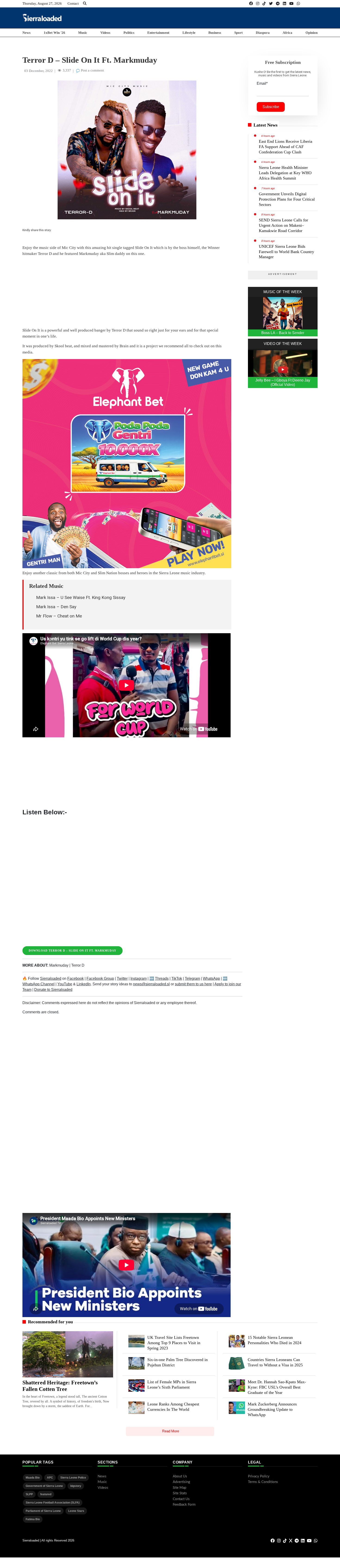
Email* (262, 83)
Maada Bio (33, 1477)
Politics (129, 32)
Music (82, 32)
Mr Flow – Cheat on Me (59, 616)
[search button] (85, 3)
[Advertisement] (233, 17)
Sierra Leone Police (73, 1477)
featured (45, 1494)
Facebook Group (100, 978)
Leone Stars (76, 1511)
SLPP (29, 1494)
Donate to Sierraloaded (53, 990)
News (26, 32)
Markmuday (58, 965)
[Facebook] (251, 4)
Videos (105, 32)
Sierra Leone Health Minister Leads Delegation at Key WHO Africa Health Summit (285, 172)
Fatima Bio (33, 1519)
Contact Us (181, 1499)
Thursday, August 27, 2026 (42, 3)
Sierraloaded (50, 978)
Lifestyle (188, 32)
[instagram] (257, 4)
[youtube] (291, 4)
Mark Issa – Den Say (56, 606)
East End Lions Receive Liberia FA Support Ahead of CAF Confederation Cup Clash (285, 146)
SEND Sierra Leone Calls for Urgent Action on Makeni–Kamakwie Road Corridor (283, 225)
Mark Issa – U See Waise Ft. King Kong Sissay (80, 597)
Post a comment (92, 70)
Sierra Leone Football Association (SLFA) (53, 1502)
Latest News (265, 124)
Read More (170, 1431)
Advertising (181, 1482)
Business (214, 32)
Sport (238, 32)
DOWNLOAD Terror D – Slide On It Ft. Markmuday (72, 950)
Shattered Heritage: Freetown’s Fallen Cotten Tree (60, 1386)
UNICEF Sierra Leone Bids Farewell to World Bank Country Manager (286, 251)
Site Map (179, 1487)
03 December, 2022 (38, 70)
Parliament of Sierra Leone (43, 1511)
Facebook (75, 978)
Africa (287, 32)
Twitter (122, 978)
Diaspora (263, 32)
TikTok (176, 978)
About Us (180, 1476)
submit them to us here (193, 984)
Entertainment (158, 32)
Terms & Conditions (263, 1482)
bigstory (75, 1486)
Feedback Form (184, 1504)
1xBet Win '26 (54, 32)
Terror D (77, 965)
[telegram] (278, 4)
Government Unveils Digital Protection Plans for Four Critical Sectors (287, 199)
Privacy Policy (258, 1476)
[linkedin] (284, 4)
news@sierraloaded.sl (151, 984)
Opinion (312, 32)
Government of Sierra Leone (44, 1486)
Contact (73, 3)
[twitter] (271, 4)
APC (50, 1477)
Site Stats (180, 1493)
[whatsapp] (298, 4)
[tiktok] (264, 4)
